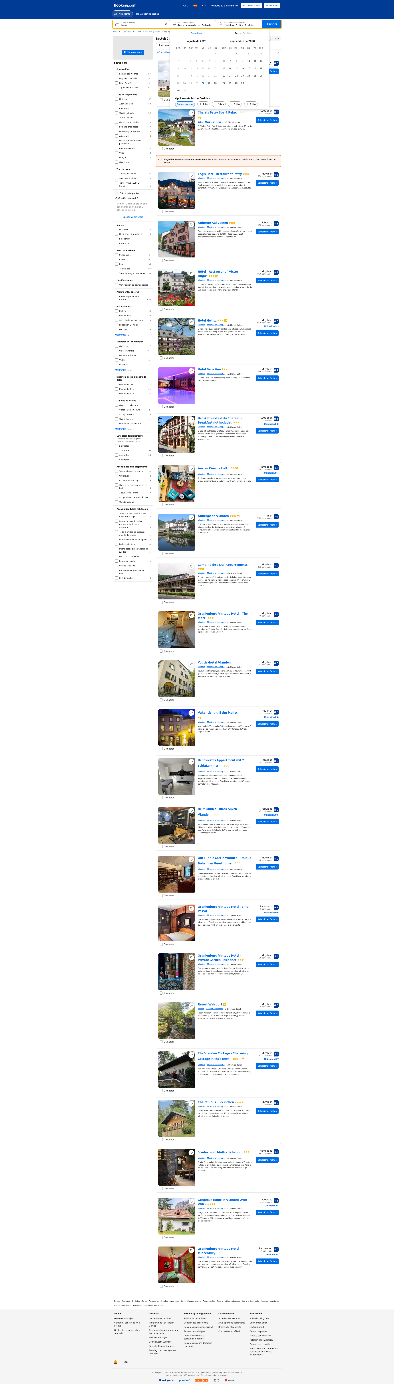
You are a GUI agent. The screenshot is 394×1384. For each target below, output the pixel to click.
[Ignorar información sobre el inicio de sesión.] (237, 669)
